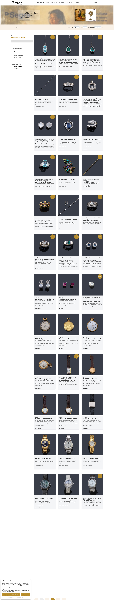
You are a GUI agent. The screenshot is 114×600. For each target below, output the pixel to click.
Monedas (16, 53)
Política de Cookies (10, 597)
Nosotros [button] (40, 3)
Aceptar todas (6, 595)
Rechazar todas (25, 595)
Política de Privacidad (20, 597)
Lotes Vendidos (17, 68)
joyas (15, 60)
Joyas (14, 51)
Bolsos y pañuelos (18, 55)
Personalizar (15, 594)
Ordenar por (70, 27)
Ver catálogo (79, 19)
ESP (95, 3)
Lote (82, 27)
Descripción (91, 27)
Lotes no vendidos (17, 66)
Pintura (15, 46)
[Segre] (16, 2)
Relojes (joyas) (17, 57)
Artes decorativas (17, 48)
